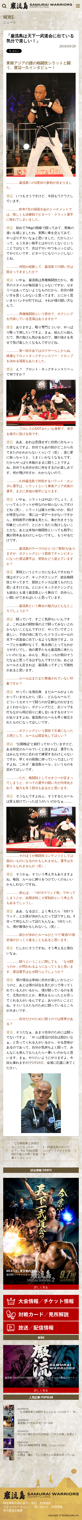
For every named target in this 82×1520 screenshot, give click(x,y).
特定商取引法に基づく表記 (20, 1503)
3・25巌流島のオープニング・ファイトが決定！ (56, 1150)
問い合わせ (41, 1507)
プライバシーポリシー (17, 1507)
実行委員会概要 (13, 1510)
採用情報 (56, 1507)
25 (38, 1062)
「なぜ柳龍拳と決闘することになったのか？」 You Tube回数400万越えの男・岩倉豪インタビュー (25, 1150)
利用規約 (45, 1503)
